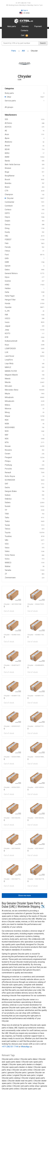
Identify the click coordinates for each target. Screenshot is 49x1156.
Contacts (24, 30)
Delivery (25, 26)
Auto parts (11, 26)
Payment (38, 26)
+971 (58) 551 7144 (23, 3)
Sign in (25, 10)
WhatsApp (25, 1046)
